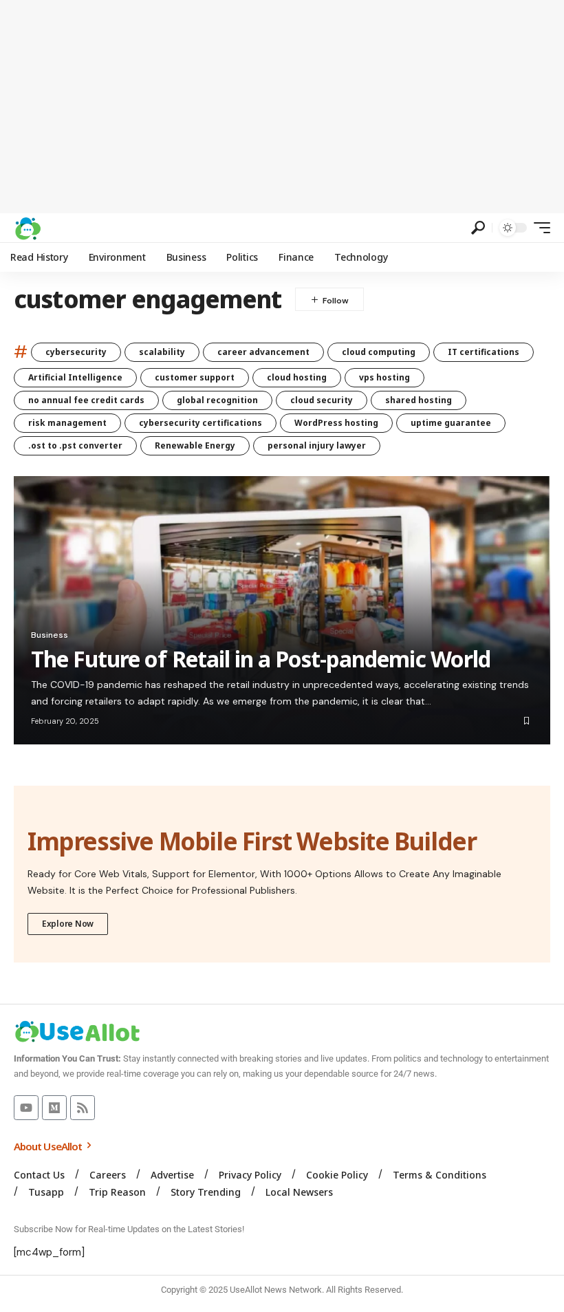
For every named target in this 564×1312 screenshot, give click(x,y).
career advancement (263, 352)
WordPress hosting (336, 423)
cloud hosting (297, 377)
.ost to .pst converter (75, 445)
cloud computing (378, 352)
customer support (195, 377)
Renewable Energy (195, 445)
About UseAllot (49, 1146)
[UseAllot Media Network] (27, 228)
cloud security (321, 400)
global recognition (217, 400)
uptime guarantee (451, 423)
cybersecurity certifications (200, 423)
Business (49, 635)
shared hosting (418, 400)
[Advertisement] (282, 106)
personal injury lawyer (317, 445)
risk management (67, 423)
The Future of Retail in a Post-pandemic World (260, 659)
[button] (478, 228)
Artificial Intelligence (75, 377)
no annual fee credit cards (86, 400)
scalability (162, 352)
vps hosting (384, 377)
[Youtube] (26, 1107)
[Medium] (54, 1107)
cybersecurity (76, 352)
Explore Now (68, 923)
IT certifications (483, 352)
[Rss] (82, 1107)
